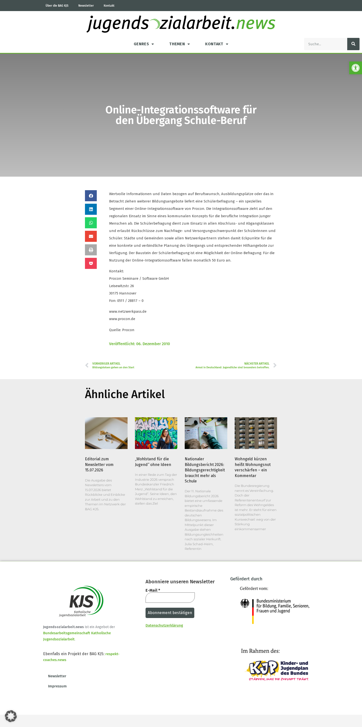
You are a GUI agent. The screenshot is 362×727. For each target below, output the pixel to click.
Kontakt (109, 5)
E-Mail (153, 590)
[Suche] (353, 44)
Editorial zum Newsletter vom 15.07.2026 (99, 464)
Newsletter (86, 5)
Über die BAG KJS (57, 5)
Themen (177, 44)
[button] (355, 68)
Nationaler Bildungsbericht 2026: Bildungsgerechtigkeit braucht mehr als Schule (205, 470)
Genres (141, 44)
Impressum (57, 686)
